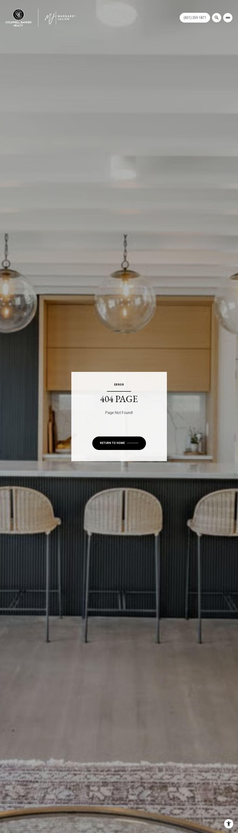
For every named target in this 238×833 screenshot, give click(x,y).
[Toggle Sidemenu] (227, 17)
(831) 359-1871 (195, 18)
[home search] (216, 17)
